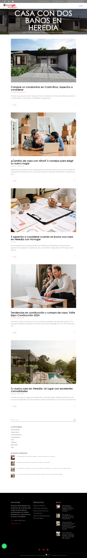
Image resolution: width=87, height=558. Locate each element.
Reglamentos (15, 523)
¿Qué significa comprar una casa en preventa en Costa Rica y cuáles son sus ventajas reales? (44, 468)
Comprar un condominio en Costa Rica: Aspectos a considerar (42, 88)
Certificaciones (16, 435)
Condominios (18, 92)
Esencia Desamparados (41, 516)
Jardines (14, 442)
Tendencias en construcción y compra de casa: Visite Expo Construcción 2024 (43, 314)
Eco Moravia (37, 513)
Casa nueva (18, 166)
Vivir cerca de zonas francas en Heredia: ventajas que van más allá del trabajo (39, 474)
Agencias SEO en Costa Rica (59, 555)
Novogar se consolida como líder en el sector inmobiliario (33, 462)
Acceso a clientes (75, 1)
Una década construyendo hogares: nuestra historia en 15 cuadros (36, 456)
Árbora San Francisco (41, 511)
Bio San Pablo (38, 518)
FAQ (12, 440)
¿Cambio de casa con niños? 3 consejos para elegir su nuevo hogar (42, 162)
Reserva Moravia (39, 506)
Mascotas (14, 445)
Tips (13, 242)
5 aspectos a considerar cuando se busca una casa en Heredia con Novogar (42, 238)
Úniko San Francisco (40, 508)
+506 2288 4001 (19, 520)
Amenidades (15, 430)
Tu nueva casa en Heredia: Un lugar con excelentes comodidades (42, 390)
